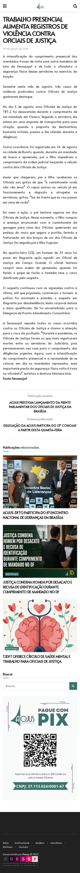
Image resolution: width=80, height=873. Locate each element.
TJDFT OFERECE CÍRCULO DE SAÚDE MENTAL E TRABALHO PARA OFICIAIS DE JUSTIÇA (36, 659)
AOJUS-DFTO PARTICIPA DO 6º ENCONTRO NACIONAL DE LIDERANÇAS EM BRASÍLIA (35, 515)
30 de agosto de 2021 (16, 48)
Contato (23, 847)
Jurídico (39, 843)
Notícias (12, 504)
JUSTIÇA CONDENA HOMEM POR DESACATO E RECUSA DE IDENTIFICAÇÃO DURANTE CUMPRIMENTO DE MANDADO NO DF (37, 587)
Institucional (22, 843)
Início (6, 843)
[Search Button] (73, 686)
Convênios (56, 843)
